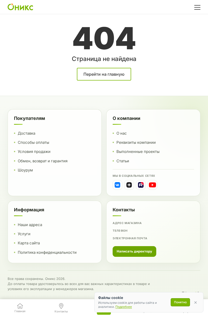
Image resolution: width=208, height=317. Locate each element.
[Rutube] (141, 185)
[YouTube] (152, 185)
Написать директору (134, 251)
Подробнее (123, 307)
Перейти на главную (104, 74)
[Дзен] (129, 185)
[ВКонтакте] (117, 185)
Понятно (180, 302)
